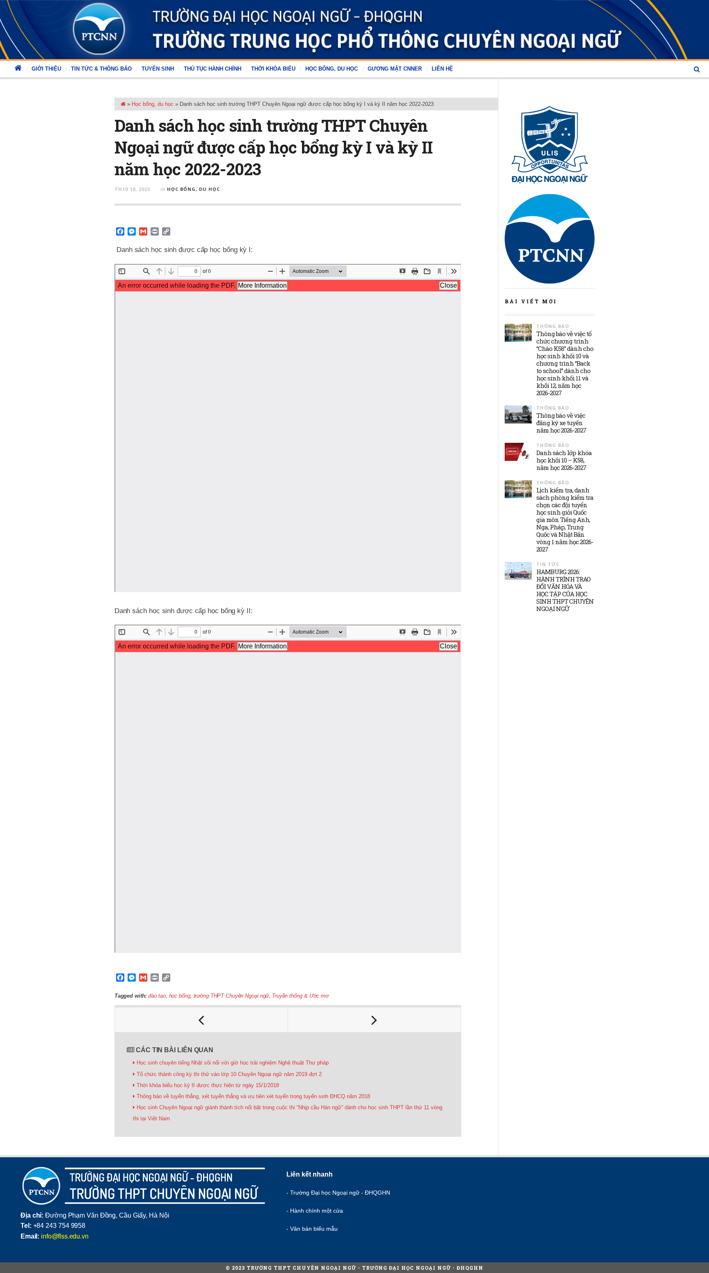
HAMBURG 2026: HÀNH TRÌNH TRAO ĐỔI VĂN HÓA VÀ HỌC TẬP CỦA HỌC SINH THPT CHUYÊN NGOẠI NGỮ (565, 590)
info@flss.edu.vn (64, 1236)
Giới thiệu (46, 69)
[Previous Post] (201, 1019)
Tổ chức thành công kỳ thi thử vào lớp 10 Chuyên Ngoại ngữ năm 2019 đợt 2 (229, 1074)
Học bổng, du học (331, 69)
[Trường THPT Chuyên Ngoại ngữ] (354, 29)
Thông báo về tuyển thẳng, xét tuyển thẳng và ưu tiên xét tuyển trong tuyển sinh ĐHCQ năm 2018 (253, 1096)
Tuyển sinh (158, 69)
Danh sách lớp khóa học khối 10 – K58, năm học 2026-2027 (564, 460)
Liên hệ (442, 69)
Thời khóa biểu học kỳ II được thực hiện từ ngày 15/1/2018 (208, 1085)
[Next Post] (374, 1019)
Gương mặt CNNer (395, 69)
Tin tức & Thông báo (101, 69)
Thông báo (552, 326)
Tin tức (547, 564)
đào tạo (156, 996)
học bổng (179, 996)
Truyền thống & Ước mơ (300, 996)
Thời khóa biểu (273, 69)
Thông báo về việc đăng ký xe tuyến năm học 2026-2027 (561, 423)
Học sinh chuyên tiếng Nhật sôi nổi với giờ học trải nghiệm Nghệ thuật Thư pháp (233, 1063)
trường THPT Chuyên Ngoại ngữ (231, 996)
